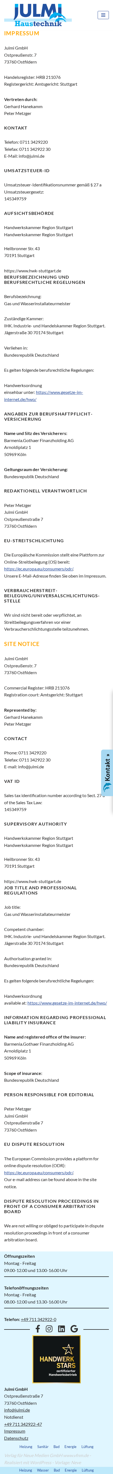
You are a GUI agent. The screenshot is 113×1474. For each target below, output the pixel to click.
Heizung (25, 1447)
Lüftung (87, 1447)
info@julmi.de (17, 1409)
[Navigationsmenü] (103, 15)
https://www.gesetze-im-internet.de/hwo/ (67, 1002)
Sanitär (43, 1447)
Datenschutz (16, 1438)
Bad (56, 1447)
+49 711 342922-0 (38, 1319)
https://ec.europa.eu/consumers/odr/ (38, 568)
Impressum (14, 1430)
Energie (70, 1447)
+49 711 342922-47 (23, 1424)
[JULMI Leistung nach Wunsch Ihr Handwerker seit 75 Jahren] (38, 15)
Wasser (43, 1470)
